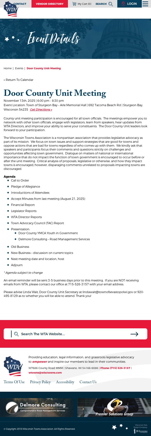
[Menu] (145, 4)
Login (132, 4)
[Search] (134, 335)
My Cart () (84, 4)
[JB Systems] (140, 431)
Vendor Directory (50, 4)
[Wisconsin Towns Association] (11, 9)
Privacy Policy (40, 382)
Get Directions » (41, 110)
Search (101, 4)
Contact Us (88, 382)
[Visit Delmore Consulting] (37, 407)
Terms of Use (14, 382)
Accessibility (65, 382)
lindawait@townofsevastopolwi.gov (107, 292)
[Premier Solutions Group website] (114, 407)
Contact (19, 4)
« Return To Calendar (18, 80)
